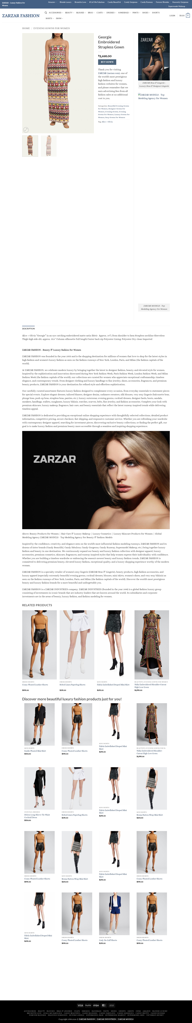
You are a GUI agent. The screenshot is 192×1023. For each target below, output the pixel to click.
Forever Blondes (162, 2)
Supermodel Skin (135, 1015)
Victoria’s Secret (154, 1015)
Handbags (123, 13)
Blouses (80, 13)
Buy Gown (107, 62)
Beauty (69, 13)
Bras (90, 13)
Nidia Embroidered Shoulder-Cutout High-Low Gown (150, 685)
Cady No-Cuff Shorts (108, 940)
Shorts (156, 13)
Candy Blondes (89, 1013)
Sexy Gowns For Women (115, 117)
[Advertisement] (96, 977)
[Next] (89, 83)
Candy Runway (147, 2)
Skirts (49, 18)
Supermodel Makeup (176, 6)
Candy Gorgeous (130, 2)
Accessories (55, 13)
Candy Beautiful (114, 2)
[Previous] (27, 83)
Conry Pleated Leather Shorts (35, 685)
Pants (135, 13)
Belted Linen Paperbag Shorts (72, 685)
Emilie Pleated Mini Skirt (35, 751)
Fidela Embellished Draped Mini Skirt (113, 685)
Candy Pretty (142, 1013)
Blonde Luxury (65, 2)
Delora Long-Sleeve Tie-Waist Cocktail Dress (37, 816)
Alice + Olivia (107, 122)
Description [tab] (28, 329)
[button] (46, 12)
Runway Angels (76, 1015)
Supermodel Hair (94, 1015)
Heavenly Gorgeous (180, 2)
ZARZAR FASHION (21, 15)
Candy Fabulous (107, 1013)
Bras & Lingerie (64, 1011)
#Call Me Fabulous (97, 2)
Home (26, 28)
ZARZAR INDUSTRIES (106, 1019)
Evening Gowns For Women (51, 28)
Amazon (51, 2)
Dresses (110, 13)
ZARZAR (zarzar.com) (109, 73)
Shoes (145, 13)
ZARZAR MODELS (126, 1019)
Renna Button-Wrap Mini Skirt (150, 815)
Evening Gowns (111, 112)
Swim (58, 18)
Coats (100, 13)
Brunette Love (80, 2)
